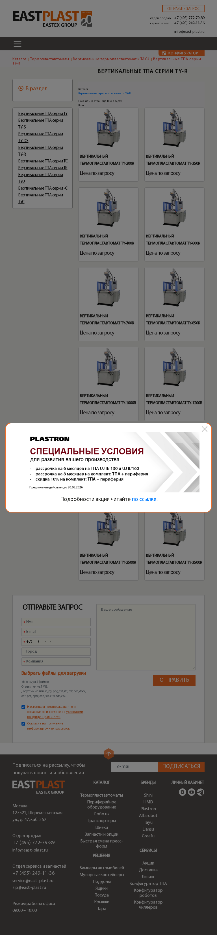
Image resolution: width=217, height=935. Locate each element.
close (204, 429)
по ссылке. (145, 499)
